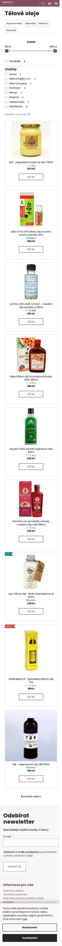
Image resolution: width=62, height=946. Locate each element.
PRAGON (16, 97)
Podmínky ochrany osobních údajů (23, 898)
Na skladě (17, 61)
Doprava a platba (13, 890)
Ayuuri (15, 74)
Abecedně (11, 30)
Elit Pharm (17, 88)
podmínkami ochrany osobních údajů (30, 853)
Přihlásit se (14, 866)
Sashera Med (19, 102)
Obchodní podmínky (15, 894)
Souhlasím (29, 938)
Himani (15, 92)
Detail (31, 176)
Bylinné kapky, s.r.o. (22, 78)
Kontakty (8, 902)
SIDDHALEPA (18, 106)
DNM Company (20, 83)
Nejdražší (43, 23)
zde (24, 919)
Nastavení (29, 927)
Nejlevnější (30, 23)
